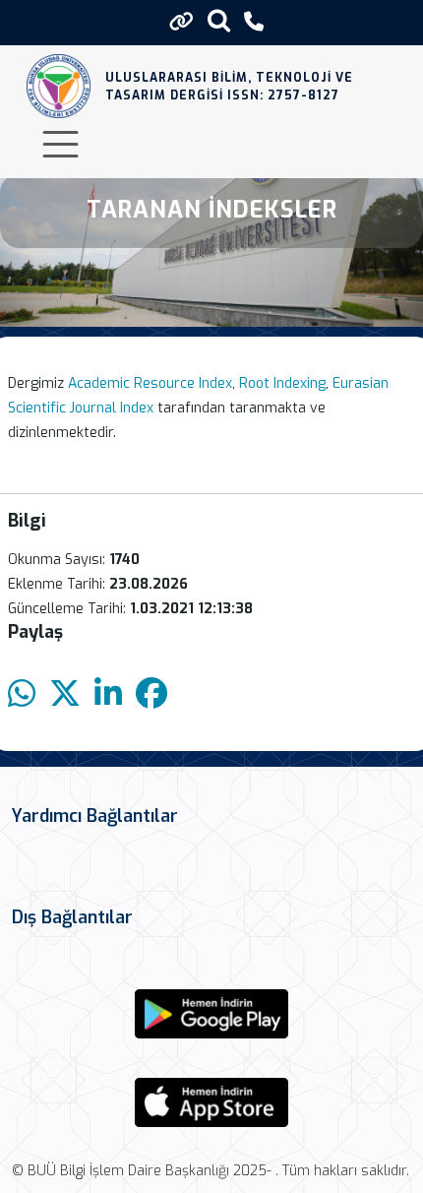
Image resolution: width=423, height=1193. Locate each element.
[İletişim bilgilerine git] (254, 22)
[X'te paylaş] (65, 694)
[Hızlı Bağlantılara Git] (181, 21)
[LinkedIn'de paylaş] (108, 694)
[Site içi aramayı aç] (219, 20)
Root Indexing (282, 383)
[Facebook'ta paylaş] (151, 694)
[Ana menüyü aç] (60, 144)
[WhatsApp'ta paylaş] (21, 694)
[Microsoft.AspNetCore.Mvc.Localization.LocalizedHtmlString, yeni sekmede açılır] (211, 1013)
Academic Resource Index (150, 383)
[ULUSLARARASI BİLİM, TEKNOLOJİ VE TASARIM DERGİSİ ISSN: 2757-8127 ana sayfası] (59, 86)
